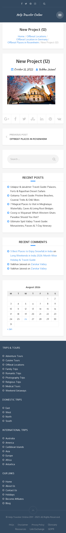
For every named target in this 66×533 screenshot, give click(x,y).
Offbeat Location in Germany (32, 39)
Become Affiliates (15, 499)
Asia (8, 451)
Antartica (10, 464)
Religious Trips (13, 382)
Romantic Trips (13, 373)
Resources (20, 529)
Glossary (52, 524)
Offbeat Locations (36, 36)
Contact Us (11, 490)
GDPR (51, 529)
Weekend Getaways (16, 390)
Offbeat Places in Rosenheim (23, 42)
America (10, 442)
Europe (9, 455)
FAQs (11, 524)
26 (26, 319)
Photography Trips (15, 377)
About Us (10, 486)
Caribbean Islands (15, 447)
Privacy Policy (38, 524)
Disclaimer (23, 524)
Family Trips (12, 369)
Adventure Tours (14, 356)
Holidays (10, 494)
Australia (10, 438)
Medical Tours (13, 386)
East (8, 408)
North (9, 416)
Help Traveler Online (29, 14)
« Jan (9, 329)
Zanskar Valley (39, 264)
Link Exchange (37, 529)
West (8, 412)
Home (21, 36)
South (9, 421)
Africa (9, 460)
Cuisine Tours (13, 360)
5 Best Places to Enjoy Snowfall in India (31, 251)
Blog (8, 503)
